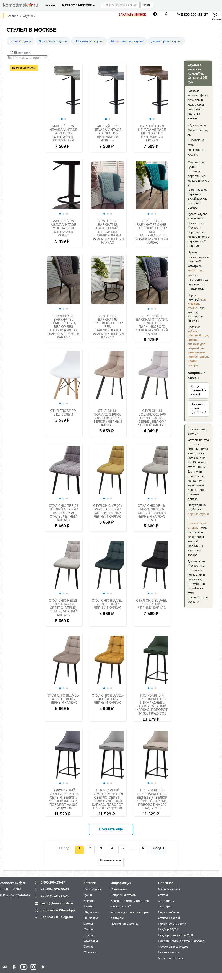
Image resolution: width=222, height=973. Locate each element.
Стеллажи (91, 940)
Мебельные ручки (170, 958)
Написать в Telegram (56, 917)
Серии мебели (168, 912)
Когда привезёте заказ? (198, 390)
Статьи (163, 895)
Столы (88, 923)
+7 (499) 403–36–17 (55, 889)
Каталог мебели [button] (77, 5)
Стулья (89, 929)
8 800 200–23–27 (194, 14)
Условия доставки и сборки (130, 912)
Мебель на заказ (170, 889)
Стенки (89, 946)
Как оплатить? (121, 906)
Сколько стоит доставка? (198, 408)
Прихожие (91, 917)
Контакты (117, 917)
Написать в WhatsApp (57, 910)
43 (143, 848)
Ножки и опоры (169, 952)
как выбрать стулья (197, 304)
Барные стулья (20, 41)
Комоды (89, 900)
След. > (159, 848)
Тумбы (88, 906)
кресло (193, 339)
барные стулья (198, 514)
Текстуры (164, 906)
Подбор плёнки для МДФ (176, 935)
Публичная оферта (124, 923)
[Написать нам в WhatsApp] (167, 14)
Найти (147, 4)
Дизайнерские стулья (166, 41)
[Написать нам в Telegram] (155, 14)
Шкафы (89, 935)
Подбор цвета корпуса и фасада (181, 940)
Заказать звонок (132, 14)
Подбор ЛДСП (168, 929)
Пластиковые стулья (89, 41)
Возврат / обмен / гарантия (130, 900)
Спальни (90, 952)
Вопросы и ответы (123, 895)
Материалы (166, 900)
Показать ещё (111, 829)
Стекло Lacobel (169, 917)
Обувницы (91, 912)
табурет (193, 331)
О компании (119, 889)
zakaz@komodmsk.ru (56, 903)
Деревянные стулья (53, 41)
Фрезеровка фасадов (173, 946)
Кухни (88, 895)
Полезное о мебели (172, 923)
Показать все (110, 860)
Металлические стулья (127, 41)
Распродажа (92, 889)
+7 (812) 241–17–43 (55, 896)
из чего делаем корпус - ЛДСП (198, 352)
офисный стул (198, 335)
